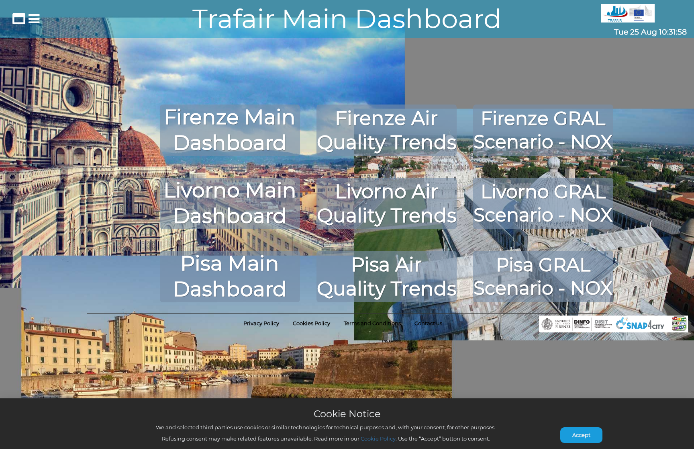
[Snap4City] (613, 324)
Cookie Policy (378, 438)
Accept (581, 435)
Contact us (428, 323)
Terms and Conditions (372, 323)
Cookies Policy (311, 323)
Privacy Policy (261, 323)
